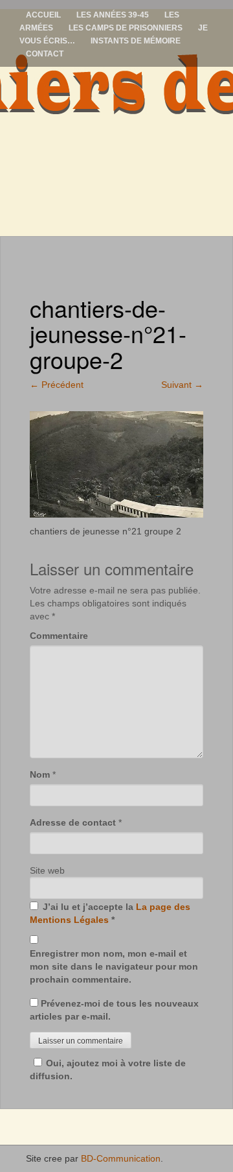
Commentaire (59, 635)
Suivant (182, 384)
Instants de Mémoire (136, 40)
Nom (40, 774)
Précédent (56, 384)
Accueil (43, 14)
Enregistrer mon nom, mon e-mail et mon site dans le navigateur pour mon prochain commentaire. (114, 966)
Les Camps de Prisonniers (126, 27)
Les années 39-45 (112, 14)
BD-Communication (121, 1158)
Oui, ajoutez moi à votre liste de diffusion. (108, 1069)
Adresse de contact (73, 822)
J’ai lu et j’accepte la (110, 913)
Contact (44, 53)
